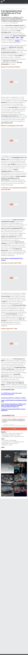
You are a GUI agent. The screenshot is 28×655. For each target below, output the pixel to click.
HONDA (18, 433)
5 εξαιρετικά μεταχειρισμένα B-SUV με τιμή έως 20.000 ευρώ (13, 409)
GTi (2, 440)
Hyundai (17, 40)
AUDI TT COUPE (8, 433)
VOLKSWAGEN (5, 435)
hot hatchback (12, 440)
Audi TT (16, 443)
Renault (7, 37)
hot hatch (6, 440)
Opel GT (12, 443)
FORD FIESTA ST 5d (19, 436)
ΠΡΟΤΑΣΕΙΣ (22, 9)
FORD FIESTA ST (6, 443)
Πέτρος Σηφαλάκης (5, 23)
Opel (17, 37)
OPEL (21, 433)
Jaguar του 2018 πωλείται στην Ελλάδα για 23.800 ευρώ (13, 401)
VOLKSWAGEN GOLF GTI (8, 436)
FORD (14, 433)
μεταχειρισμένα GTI (7, 442)
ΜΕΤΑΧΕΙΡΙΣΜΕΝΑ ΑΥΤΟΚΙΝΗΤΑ (12, 9)
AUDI (3, 433)
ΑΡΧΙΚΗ (2, 9)
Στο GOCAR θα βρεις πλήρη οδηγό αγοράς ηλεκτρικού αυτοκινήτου (11, 394)
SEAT (22, 37)
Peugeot (12, 37)
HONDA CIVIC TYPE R (14, 435)
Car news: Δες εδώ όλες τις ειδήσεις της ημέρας (13, 397)
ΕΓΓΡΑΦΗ (14, 428)
